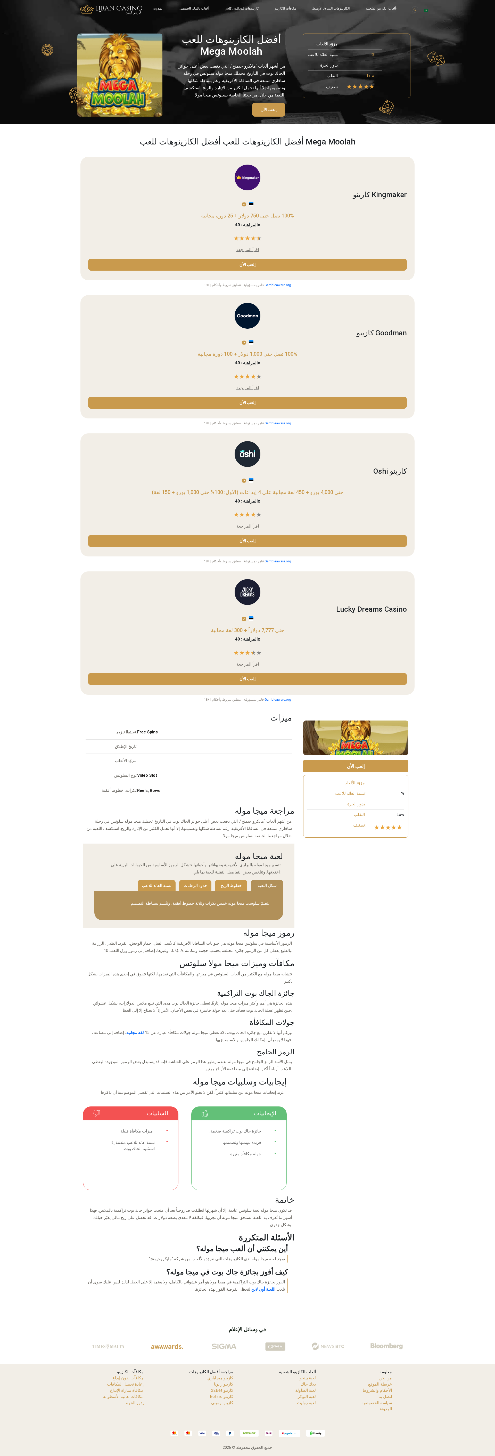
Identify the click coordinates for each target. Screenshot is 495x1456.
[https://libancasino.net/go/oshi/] (247, 453)
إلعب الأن (269, 109)
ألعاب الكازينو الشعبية (381, 8)
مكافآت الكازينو (285, 8)
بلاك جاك (308, 1384)
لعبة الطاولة (305, 1390)
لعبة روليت (306, 1402)
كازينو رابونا (223, 1384)
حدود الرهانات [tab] (195, 885)
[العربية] (426, 10)
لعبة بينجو (308, 1378)
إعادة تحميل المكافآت (125, 1384)
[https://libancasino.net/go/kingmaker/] (247, 177)
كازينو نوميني (222, 1402)
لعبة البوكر (307, 1396)
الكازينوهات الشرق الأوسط (331, 8)
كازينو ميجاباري (220, 1378)
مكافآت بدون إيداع (128, 1378)
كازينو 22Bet (222, 1390)
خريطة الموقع (380, 1384)
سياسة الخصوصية (376, 1402)
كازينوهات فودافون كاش (242, 8)
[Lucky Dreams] (247, 591)
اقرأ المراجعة (247, 249)
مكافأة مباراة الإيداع (127, 1390)
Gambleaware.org (278, 285)
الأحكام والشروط (377, 1390)
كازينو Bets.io (221, 1396)
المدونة (158, 8)
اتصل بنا (385, 1396)
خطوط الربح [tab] (231, 885)
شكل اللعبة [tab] (267, 885)
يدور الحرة (135, 1402)
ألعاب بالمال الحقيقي (194, 8)
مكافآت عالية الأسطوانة (123, 1396)
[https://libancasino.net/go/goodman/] (247, 315)
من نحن (385, 1378)
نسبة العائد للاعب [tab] (156, 885)
